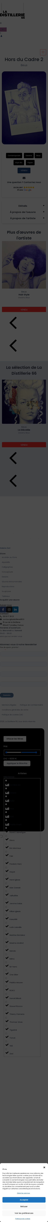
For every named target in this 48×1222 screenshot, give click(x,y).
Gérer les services (23, 1193)
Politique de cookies (22, 1219)
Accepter (24, 1200)
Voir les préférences (24, 1213)
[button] (44, 1167)
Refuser (24, 1206)
